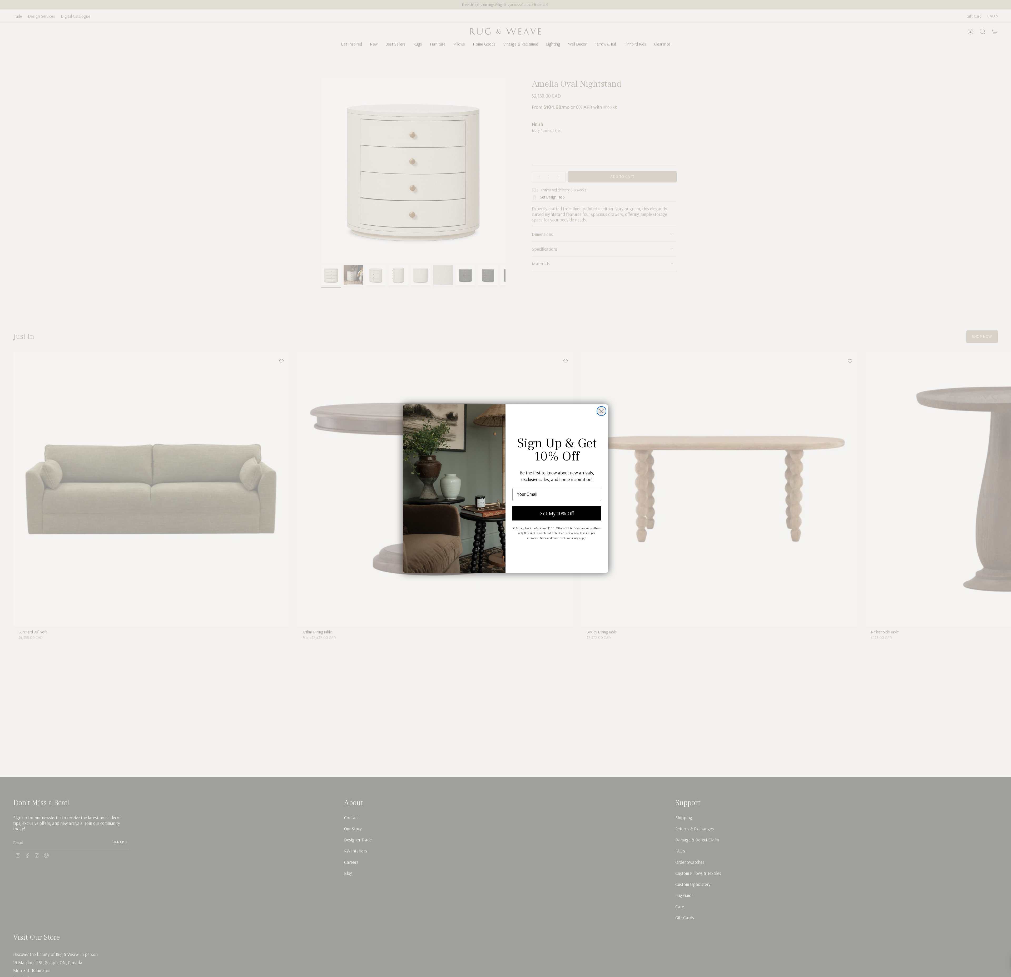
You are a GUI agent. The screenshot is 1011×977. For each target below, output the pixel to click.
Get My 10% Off (556, 513)
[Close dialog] (601, 411)
